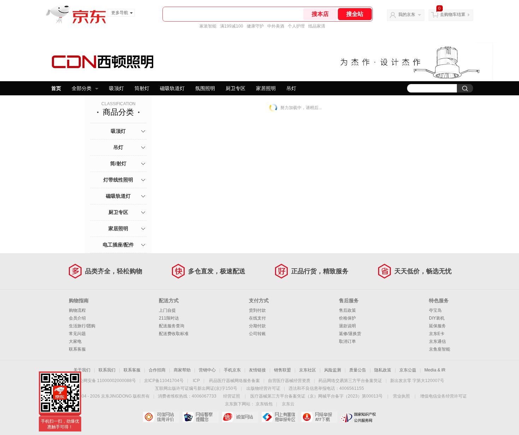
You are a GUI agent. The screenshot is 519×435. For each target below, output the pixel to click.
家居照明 (266, 88)
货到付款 (257, 310)
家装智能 (207, 26)
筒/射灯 (118, 163)
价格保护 (347, 318)
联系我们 (107, 370)
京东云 (288, 403)
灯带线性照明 (118, 180)
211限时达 (169, 318)
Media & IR (435, 370)
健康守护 (255, 26)
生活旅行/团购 (82, 325)
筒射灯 (142, 88)
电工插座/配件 (118, 245)
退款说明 (347, 325)
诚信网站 (240, 417)
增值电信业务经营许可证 (443, 396)
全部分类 (81, 88)
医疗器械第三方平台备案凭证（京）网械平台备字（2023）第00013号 (316, 396)
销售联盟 (282, 370)
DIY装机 (437, 318)
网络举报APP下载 (319, 417)
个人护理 (296, 26)
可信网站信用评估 (161, 417)
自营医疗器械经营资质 (289, 380)
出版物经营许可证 (263, 388)
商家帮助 (182, 370)
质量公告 (357, 370)
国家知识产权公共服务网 (358, 417)
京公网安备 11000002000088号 (105, 380)
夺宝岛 (435, 310)
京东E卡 (437, 333)
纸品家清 (316, 26)
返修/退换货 (350, 333)
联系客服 (77, 349)
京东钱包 (264, 403)
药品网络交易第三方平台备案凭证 (350, 380)
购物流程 (77, 310)
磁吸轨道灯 (172, 88)
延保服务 (437, 325)
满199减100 (231, 26)
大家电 (75, 341)
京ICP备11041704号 (164, 380)
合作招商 (157, 370)
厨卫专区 (235, 88)
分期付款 (257, 325)
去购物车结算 (452, 14)
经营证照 (231, 396)
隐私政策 (382, 370)
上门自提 (167, 310)
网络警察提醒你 (200, 417)
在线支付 (257, 318)
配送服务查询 (171, 325)
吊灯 (291, 88)
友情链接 (257, 370)
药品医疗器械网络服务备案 (234, 380)
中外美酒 (275, 26)
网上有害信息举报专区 (279, 417)
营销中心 (207, 370)
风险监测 (332, 370)
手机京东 (232, 370)
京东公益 (407, 370)
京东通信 (437, 341)
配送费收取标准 (174, 333)
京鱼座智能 (439, 349)
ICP (196, 380)
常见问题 (77, 333)
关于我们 (81, 370)
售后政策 (347, 310)
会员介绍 (77, 318)
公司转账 (257, 333)
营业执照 (401, 396)
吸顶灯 (116, 88)
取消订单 (347, 341)
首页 (56, 88)
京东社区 (307, 370)
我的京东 (406, 14)
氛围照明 (205, 88)
